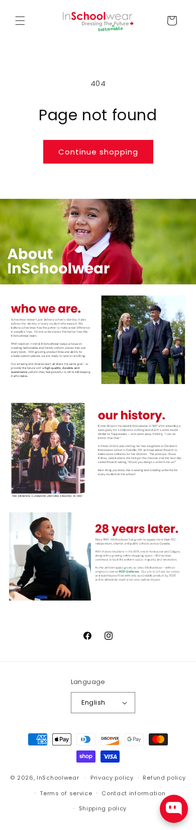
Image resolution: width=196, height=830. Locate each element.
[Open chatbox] (174, 809)
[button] (20, 21)
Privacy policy (112, 778)
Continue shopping (98, 151)
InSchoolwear (58, 778)
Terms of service (66, 793)
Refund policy (164, 778)
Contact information (133, 793)
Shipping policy (103, 808)
